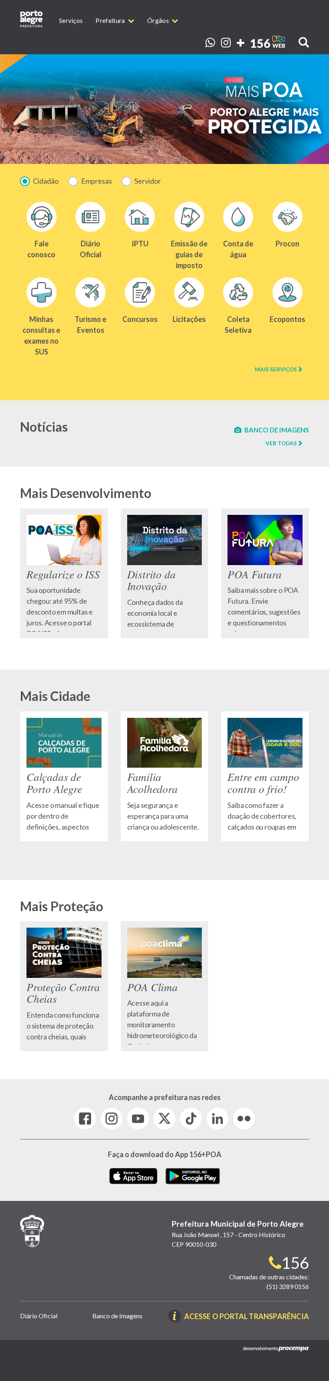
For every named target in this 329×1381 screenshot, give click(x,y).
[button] (299, 41)
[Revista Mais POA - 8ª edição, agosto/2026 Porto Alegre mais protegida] (164, 109)
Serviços (71, 20)
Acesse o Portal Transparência (246, 1316)
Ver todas (281, 443)
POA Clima (165, 986)
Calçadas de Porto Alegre (64, 776)
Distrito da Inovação (165, 573)
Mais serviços (276, 369)
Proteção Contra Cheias (64, 986)
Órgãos (158, 20)
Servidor (147, 180)
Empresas (96, 180)
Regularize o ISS (64, 573)
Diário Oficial (38, 1316)
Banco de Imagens (117, 1316)
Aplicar (172, 181)
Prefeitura (110, 20)
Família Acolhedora (165, 776)
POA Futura (265, 573)
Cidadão (46, 180)
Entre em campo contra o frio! (265, 776)
